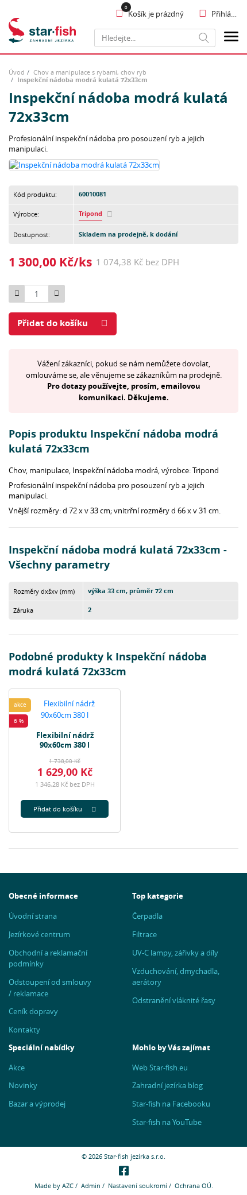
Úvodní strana (33, 916)
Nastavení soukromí (137, 1185)
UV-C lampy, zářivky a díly (175, 953)
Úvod (17, 72)
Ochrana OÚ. (194, 1185)
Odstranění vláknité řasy (173, 1000)
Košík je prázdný (156, 14)
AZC (68, 1185)
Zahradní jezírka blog (167, 1085)
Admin (91, 1185)
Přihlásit (224, 14)
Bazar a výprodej (37, 1104)
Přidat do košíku (52, 323)
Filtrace (144, 934)
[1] (204, 38)
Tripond (90, 213)
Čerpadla (147, 916)
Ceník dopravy (33, 1011)
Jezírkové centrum (39, 934)
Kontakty (24, 1029)
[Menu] (231, 38)
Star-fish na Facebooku (171, 1104)
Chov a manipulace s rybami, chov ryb (89, 72)
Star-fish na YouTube (167, 1122)
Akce (17, 1067)
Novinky (23, 1085)
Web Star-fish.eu (160, 1067)
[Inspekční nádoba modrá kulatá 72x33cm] (84, 164)
